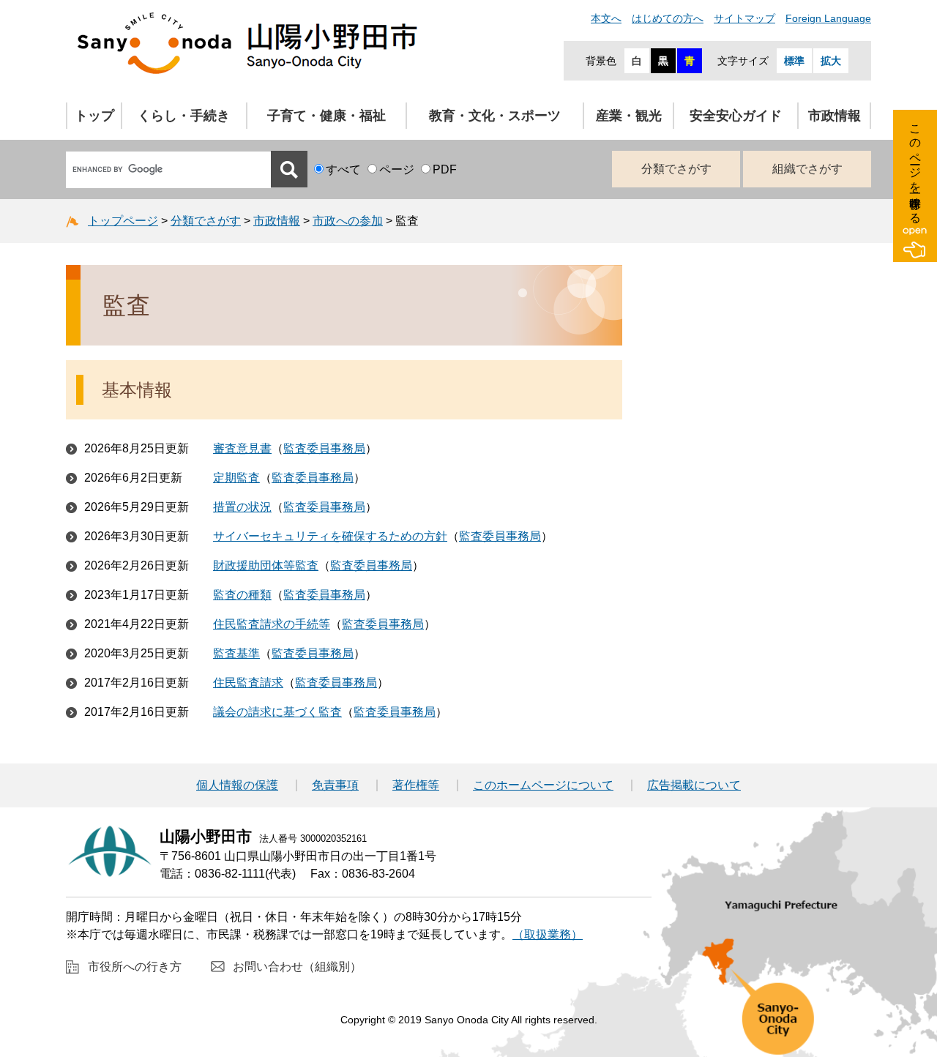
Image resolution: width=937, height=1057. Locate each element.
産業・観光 (629, 115)
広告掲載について (694, 785)
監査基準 (236, 653)
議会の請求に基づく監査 (277, 712)
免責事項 (335, 785)
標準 (794, 61)
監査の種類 (242, 595)
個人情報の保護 (237, 785)
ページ (396, 169)
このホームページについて (543, 785)
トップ (94, 115)
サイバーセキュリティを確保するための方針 (330, 536)
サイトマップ (744, 18)
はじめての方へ (667, 18)
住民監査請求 (248, 682)
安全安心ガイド (736, 115)
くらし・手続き (184, 115)
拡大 (831, 61)
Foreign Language (828, 18)
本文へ (606, 18)
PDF (445, 169)
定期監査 (236, 477)
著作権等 (415, 785)
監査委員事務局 (324, 448)
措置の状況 (242, 507)
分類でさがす (676, 169)
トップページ (123, 220)
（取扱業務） (547, 934)
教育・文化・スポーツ (495, 115)
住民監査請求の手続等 (271, 624)
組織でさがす (807, 169)
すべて (343, 169)
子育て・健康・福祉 (326, 115)
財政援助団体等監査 (265, 565)
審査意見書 (242, 448)
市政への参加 (348, 220)
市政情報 (834, 115)
